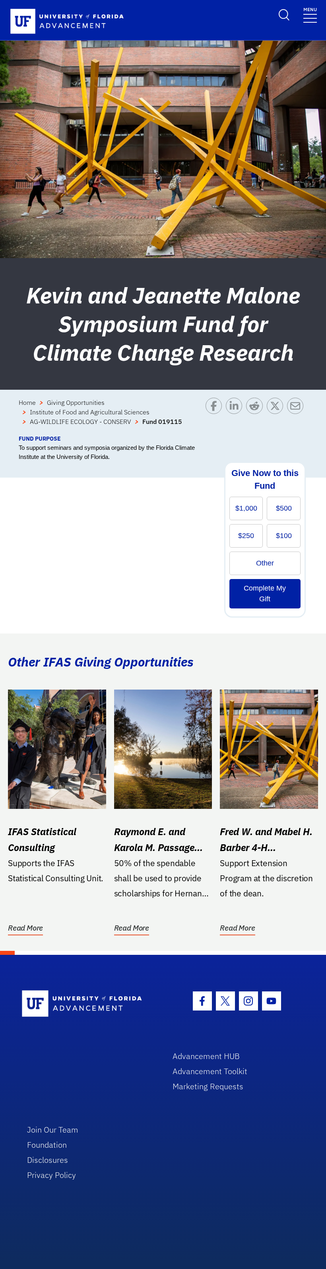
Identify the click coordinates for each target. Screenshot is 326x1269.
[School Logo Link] (88, 1003)
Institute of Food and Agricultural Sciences (89, 412)
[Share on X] (277, 416)
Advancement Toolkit (210, 1071)
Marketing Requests (208, 1086)
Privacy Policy (51, 1175)
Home (27, 402)
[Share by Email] (297, 416)
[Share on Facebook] (216, 416)
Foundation (47, 1144)
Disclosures (47, 1159)
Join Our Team (52, 1129)
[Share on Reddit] (256, 416)
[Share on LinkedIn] (236, 416)
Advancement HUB (206, 1056)
